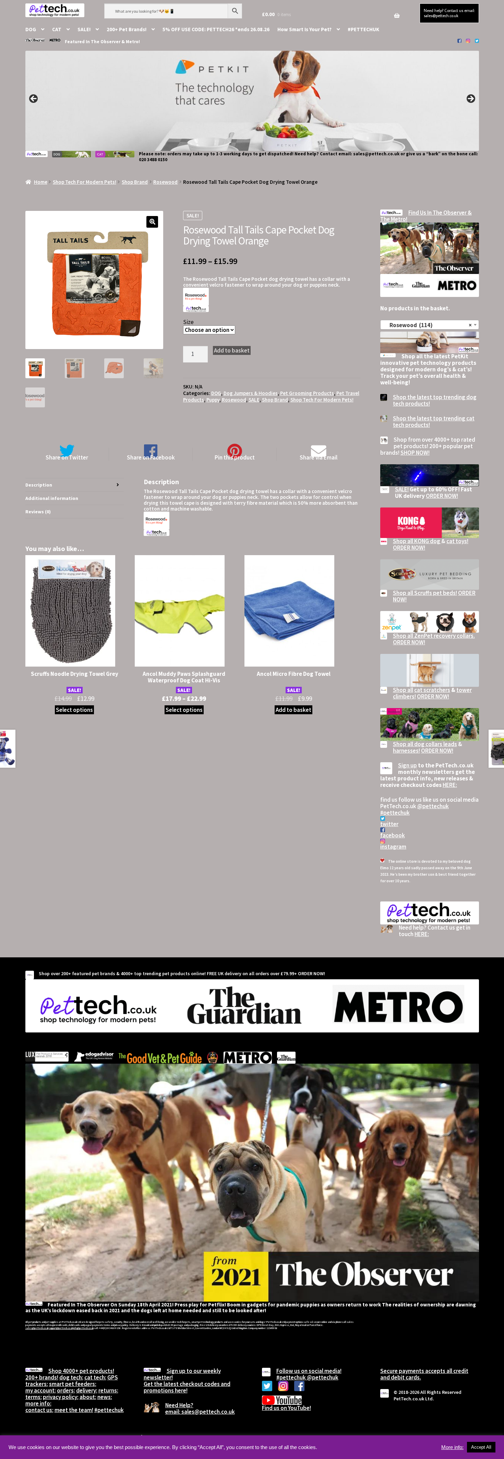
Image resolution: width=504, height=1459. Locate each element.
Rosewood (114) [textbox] (427, 325)
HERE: (450, 785)
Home (40, 182)
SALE (254, 399)
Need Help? (179, 1405)
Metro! (133, 42)
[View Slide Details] (252, 101)
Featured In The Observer (93, 42)
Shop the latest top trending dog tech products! (435, 400)
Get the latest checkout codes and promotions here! (187, 1387)
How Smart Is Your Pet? (304, 29)
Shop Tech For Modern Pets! (84, 182)
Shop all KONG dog (417, 541)
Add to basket (232, 350)
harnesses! (406, 750)
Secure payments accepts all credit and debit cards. (424, 1374)
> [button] (470, 99)
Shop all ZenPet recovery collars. (434, 635)
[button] (152, 222)
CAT (56, 29)
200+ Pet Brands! (126, 29)
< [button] (34, 99)
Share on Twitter (67, 457)
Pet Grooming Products (307, 393)
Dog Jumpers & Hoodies (251, 393)
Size (188, 322)
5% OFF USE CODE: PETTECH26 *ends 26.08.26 (216, 29)
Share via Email (318, 457)
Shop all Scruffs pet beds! (425, 593)
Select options (74, 710)
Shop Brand (135, 182)
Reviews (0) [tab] (38, 512)
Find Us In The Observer (438, 212)
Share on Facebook (151, 457)
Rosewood (165, 182)
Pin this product (235, 457)
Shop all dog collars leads (425, 744)
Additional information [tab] (51, 498)
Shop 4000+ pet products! (81, 1371)
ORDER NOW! (442, 496)
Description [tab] (38, 485)
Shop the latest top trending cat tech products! (434, 422)
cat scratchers (432, 690)
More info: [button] (452, 1447)
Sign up (407, 765)
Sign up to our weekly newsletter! (182, 1374)
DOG (30, 29)
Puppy (212, 399)
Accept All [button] (481, 1447)
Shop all (403, 690)
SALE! (84, 29)
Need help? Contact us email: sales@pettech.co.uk (449, 13)
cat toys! (457, 541)
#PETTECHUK (363, 29)
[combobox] (429, 325)
